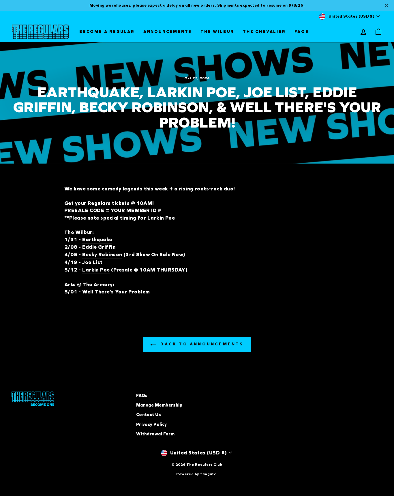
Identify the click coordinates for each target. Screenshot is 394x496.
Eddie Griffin (99, 247)
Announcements (167, 31)
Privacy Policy (151, 424)
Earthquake (97, 239)
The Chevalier (264, 31)
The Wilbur (217, 31)
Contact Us (148, 414)
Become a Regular (107, 31)
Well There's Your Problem (116, 292)
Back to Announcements (200, 344)
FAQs (301, 31)
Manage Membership (159, 405)
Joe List (92, 262)
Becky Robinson (102, 254)
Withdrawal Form (155, 434)
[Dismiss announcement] (386, 5)
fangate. (209, 474)
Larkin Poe (96, 270)
